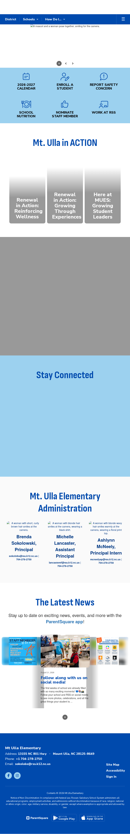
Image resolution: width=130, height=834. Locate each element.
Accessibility (115, 770)
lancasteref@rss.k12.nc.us (64, 562)
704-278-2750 (23, 559)
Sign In (111, 777)
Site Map (112, 765)
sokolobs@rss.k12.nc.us (23, 556)
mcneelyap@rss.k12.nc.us (105, 559)
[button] (31, 19)
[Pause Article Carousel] (65, 717)
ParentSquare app (64, 621)
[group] (27, 189)
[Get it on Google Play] (64, 818)
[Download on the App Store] (92, 818)
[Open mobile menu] (123, 19)
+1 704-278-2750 (29, 759)
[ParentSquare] (37, 817)
